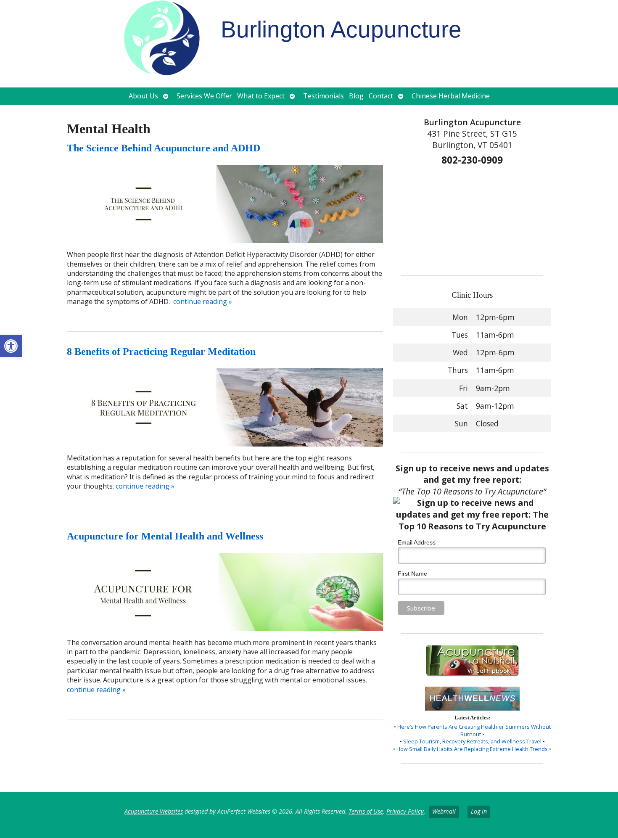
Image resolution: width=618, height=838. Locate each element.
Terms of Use (366, 811)
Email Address (417, 542)
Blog (356, 95)
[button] (11, 346)
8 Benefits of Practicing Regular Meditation (161, 351)
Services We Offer (204, 95)
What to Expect (261, 95)
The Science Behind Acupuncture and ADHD (163, 148)
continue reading (202, 301)
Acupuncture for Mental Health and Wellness (165, 536)
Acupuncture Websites (153, 811)
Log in (479, 811)
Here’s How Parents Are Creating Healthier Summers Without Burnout (474, 730)
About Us (143, 95)
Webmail (444, 811)
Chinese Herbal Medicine (451, 95)
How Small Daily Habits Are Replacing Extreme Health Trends (472, 749)
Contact (381, 95)
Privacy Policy (405, 811)
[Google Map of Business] (472, 218)
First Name (412, 573)
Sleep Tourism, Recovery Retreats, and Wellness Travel (472, 741)
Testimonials (323, 95)
